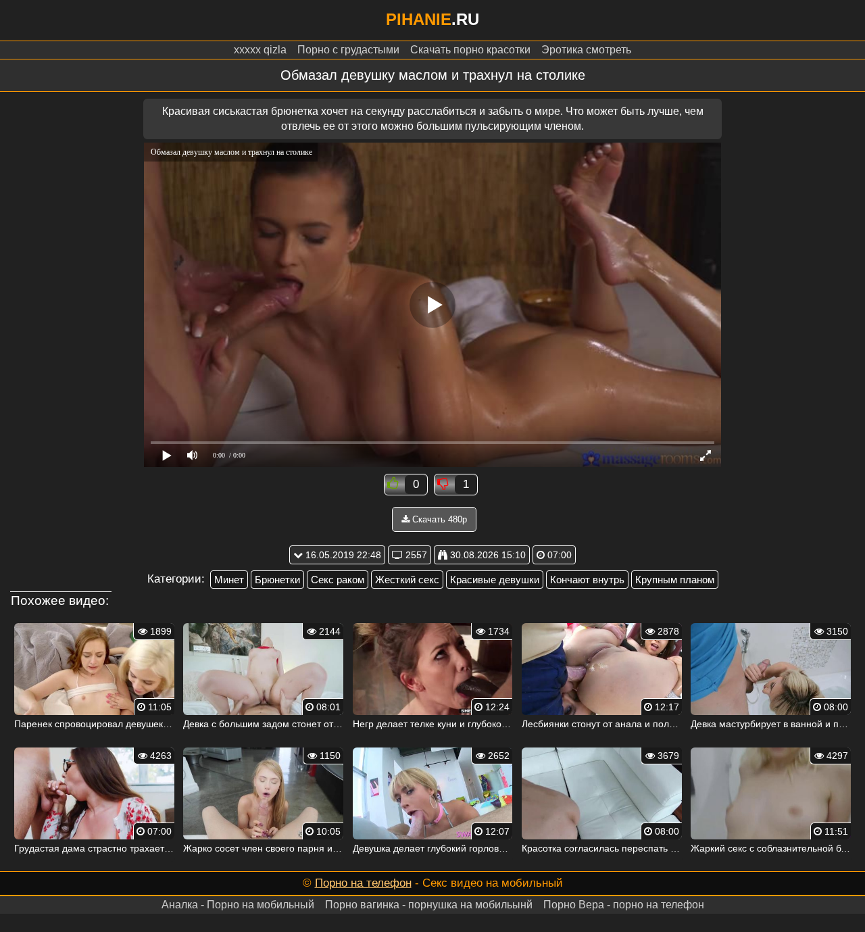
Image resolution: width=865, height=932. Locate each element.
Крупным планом (674, 579)
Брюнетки (277, 579)
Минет (229, 579)
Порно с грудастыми (348, 49)
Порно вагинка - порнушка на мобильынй (429, 904)
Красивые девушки (494, 579)
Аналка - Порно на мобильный (238, 904)
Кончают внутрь (587, 579)
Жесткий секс (407, 579)
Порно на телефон (363, 883)
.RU (432, 19)
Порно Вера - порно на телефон (623, 904)
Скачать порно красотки (470, 49)
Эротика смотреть (586, 49)
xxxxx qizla (260, 49)
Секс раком (337, 579)
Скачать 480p (438, 519)
